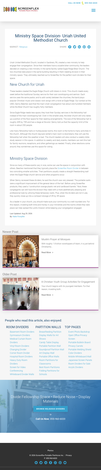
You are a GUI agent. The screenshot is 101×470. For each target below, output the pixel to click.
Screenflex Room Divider (68, 168)
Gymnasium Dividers (20, 335)
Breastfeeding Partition (50, 331)
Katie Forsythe (19, 216)
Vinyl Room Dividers (19, 346)
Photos (50, 450)
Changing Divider (18, 349)
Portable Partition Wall (50, 346)
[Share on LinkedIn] (79, 48)
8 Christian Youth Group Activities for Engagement (68, 281)
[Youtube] (65, 463)
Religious (23, 47)
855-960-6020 (91, 3)
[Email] (36, 463)
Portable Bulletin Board (79, 342)
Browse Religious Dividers (50, 409)
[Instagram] (55, 463)
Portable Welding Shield (79, 349)
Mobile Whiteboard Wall (79, 356)
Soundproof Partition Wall (51, 349)
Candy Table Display (49, 342)
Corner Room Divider (20, 353)
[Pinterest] (60, 463)
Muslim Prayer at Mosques (56, 239)
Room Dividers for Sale (79, 363)
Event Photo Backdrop (79, 331)
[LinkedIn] (45, 463)
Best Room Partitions (49, 367)
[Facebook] (50, 463)
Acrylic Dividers (75, 367)
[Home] (21, 11)
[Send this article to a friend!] (89, 48)
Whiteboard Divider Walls (22, 374)
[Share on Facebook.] (69, 48)
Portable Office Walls (49, 356)
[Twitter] (40, 463)
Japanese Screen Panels (80, 360)
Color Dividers (75, 353)
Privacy (69, 455)
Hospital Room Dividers (21, 356)
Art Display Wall (46, 353)
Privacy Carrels (75, 346)
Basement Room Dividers (22, 331)
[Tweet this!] (74, 48)
